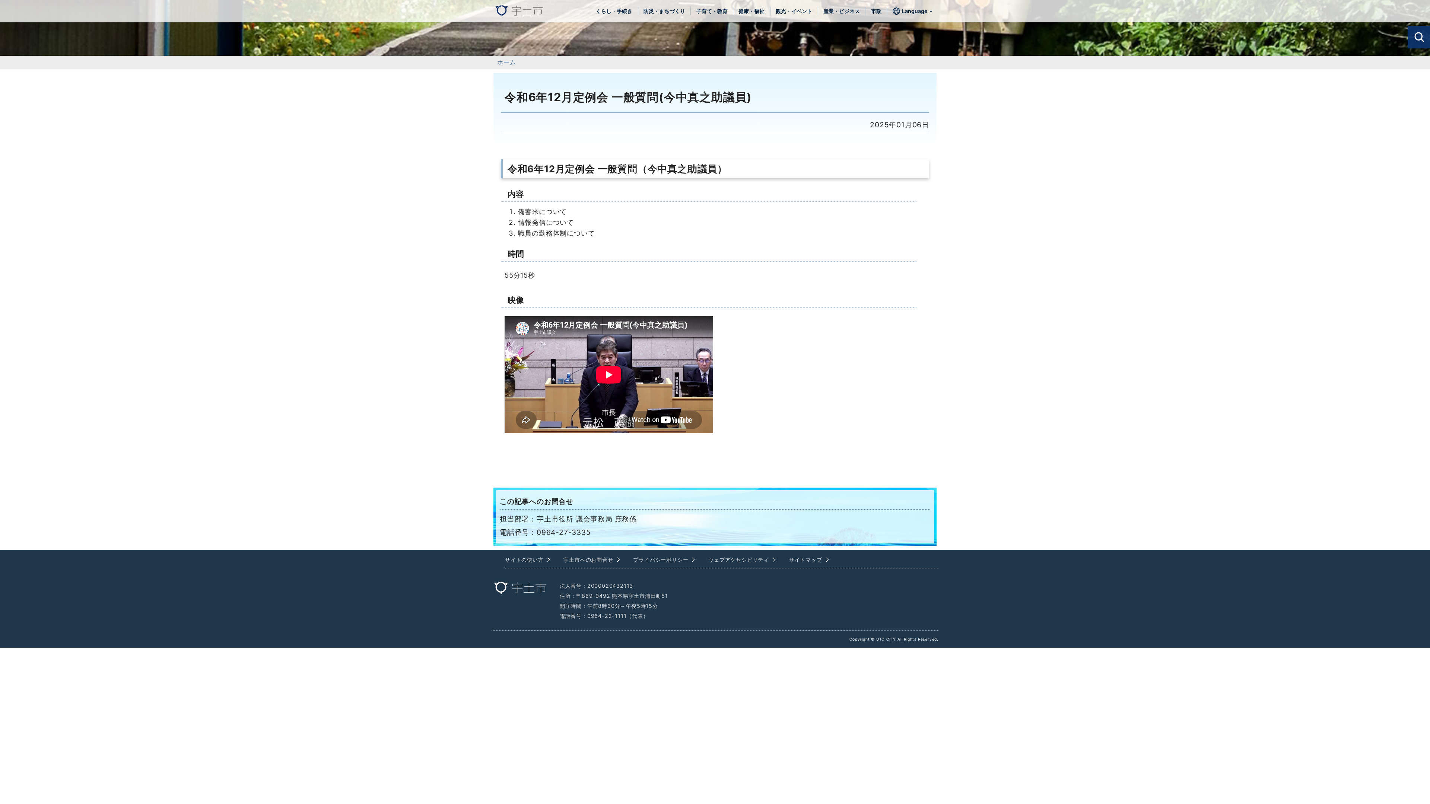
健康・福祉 (751, 11)
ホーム (506, 62)
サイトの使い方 (524, 559)
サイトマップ (805, 559)
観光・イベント (794, 11)
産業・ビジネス (841, 11)
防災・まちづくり (664, 11)
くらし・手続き (614, 11)
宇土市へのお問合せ (588, 559)
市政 (876, 11)
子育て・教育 (712, 11)
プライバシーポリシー (660, 559)
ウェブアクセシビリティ (738, 559)
